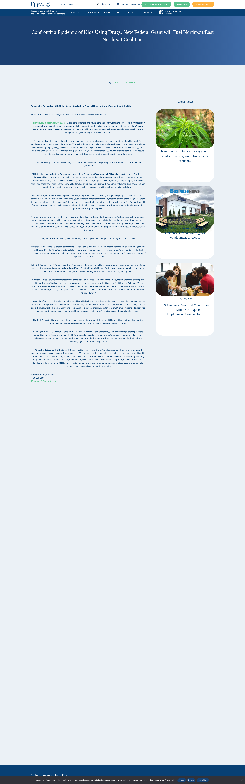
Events (107, 12)
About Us (75, 12)
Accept (182, 780)
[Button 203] (185, 222)
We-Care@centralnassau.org (130, 4)
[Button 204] (185, 299)
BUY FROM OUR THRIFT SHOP (156, 4)
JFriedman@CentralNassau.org (45, 381)
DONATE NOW (182, 4)
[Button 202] (185, 145)
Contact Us (147, 12)
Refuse (191, 780)
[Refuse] (242, 780)
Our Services (92, 12)
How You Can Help (203, 4)
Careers (132, 12)
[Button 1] (44, 4)
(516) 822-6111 (110, 4)
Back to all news (125, 83)
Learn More (203, 780)
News (119, 12)
